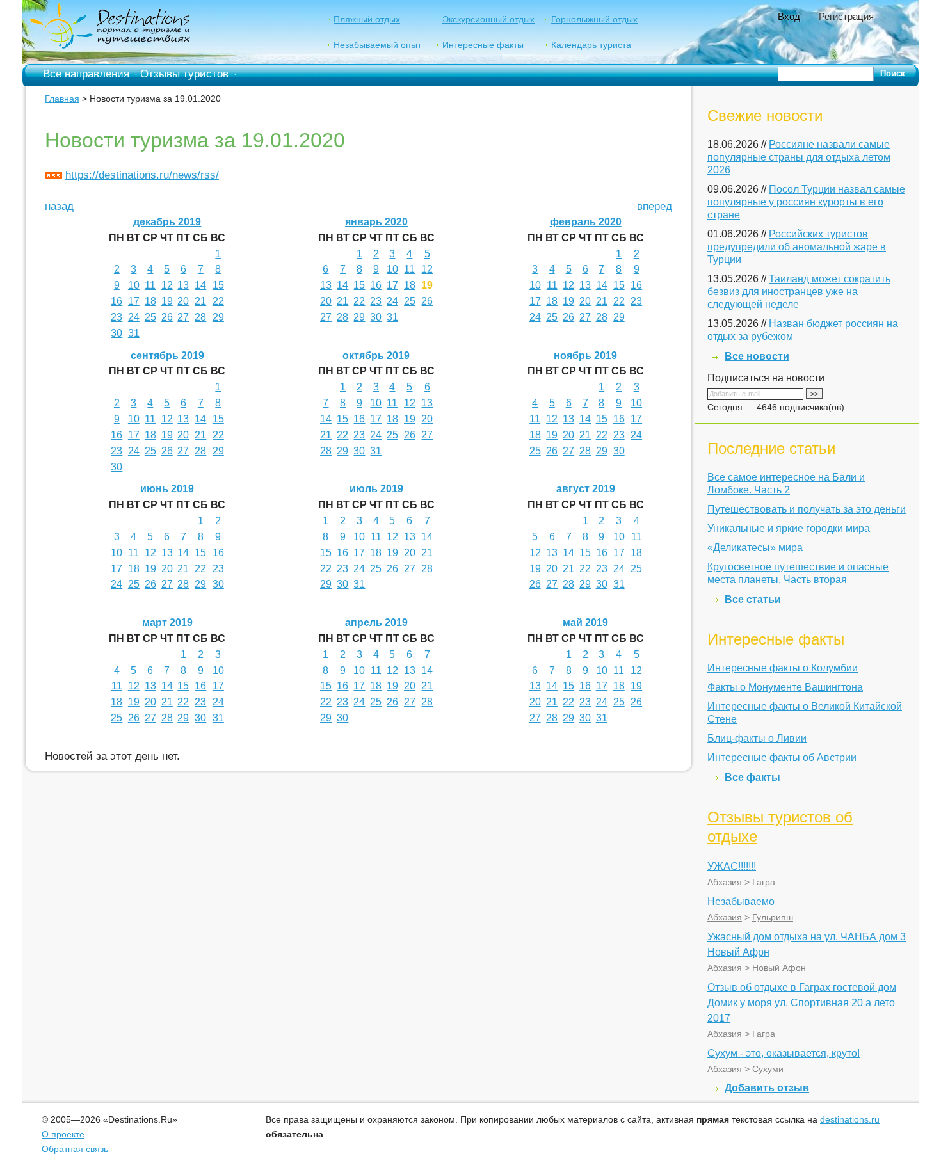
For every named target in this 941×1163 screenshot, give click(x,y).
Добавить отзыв (767, 1087)
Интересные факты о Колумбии (782, 667)
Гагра (763, 882)
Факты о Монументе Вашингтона (785, 687)
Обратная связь (75, 1149)
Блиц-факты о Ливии (757, 738)
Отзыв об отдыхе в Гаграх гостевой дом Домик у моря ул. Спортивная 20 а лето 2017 (801, 1002)
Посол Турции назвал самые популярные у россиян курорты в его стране (806, 202)
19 (167, 301)
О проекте (63, 1134)
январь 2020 (376, 221)
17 (134, 301)
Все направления (86, 74)
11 (150, 285)
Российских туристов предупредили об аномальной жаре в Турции (796, 247)
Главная (62, 98)
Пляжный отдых (367, 19)
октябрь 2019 (376, 355)
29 (218, 317)
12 (167, 285)
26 (167, 317)
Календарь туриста (591, 45)
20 (183, 301)
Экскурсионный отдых (488, 19)
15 (218, 285)
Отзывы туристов (184, 74)
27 (183, 317)
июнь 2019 (167, 488)
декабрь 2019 (167, 221)
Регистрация (846, 16)
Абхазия (724, 882)
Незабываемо (741, 901)
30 (116, 333)
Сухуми (768, 1069)
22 (218, 301)
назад (59, 206)
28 (200, 317)
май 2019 (585, 622)
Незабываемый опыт (377, 45)
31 (134, 333)
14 (200, 285)
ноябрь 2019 (585, 355)
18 (150, 301)
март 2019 (167, 622)
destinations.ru (850, 1119)
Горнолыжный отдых (594, 19)
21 (200, 301)
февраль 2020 (586, 221)
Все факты (752, 777)
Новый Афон (779, 968)
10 (134, 285)
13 (183, 285)
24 (134, 317)
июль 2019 (376, 488)
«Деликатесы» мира (755, 547)
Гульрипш (772, 917)
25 (150, 317)
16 (116, 301)
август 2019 (585, 488)
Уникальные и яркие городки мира (788, 528)
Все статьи (753, 599)
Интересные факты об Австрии (782, 757)
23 (116, 317)
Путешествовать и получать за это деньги (806, 509)
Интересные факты (483, 45)
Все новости (757, 356)
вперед (654, 206)
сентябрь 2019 (167, 355)
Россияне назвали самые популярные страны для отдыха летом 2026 (798, 157)
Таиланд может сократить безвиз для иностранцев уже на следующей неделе (798, 291)
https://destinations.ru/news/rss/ (142, 175)
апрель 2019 (376, 622)
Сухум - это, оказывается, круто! (783, 1053)
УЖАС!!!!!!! (731, 866)
